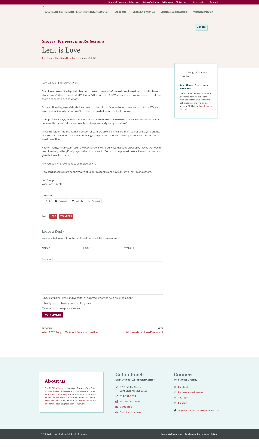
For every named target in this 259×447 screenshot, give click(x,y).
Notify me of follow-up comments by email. (68, 303)
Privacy (214, 434)
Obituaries (181, 2)
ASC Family (54, 388)
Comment (48, 259)
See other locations (130, 412)
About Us (120, 11)
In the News (167, 2)
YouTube (183, 397)
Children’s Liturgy (150, 2)
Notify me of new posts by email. (62, 308)
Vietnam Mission (203, 11)
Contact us (126, 407)
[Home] (75, 11)
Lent (53, 216)
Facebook (183, 387)
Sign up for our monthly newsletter (198, 410)
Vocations (66, 216)
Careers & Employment (172, 434)
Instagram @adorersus (190, 392)
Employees (190, 434)
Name (46, 248)
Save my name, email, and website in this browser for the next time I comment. (88, 298)
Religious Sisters (61, 391)
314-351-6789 (132, 401)
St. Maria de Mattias (55, 397)
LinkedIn (182, 403)
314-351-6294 (128, 396)
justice (81, 400)
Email (87, 248)
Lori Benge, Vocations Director (58, 58)
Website (129, 248)
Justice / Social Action (174, 11)
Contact (214, 2)
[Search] (213, 26)
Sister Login (198, 2)
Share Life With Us (143, 11)
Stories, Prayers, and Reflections (123, 2)
